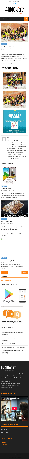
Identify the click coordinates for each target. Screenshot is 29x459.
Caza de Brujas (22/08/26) (8, 343)
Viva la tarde (5, 432)
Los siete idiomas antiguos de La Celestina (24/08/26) (12, 333)
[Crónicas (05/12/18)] (14, 175)
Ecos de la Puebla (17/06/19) (5, 272)
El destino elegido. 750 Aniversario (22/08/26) (13, 347)
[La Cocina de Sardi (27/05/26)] (14, 208)
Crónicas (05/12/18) (6, 188)
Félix (12, 49)
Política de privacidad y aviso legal (14, 457)
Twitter (4, 442)
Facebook (4, 444)
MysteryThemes (20, 455)
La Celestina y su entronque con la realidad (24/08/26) (12, 339)
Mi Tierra (3, 44)
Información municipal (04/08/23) (10, 260)
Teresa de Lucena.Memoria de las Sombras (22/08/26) (12, 352)
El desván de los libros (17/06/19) (25, 272)
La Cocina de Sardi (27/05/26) (9, 221)
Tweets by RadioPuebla (6, 280)
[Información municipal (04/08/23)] (14, 247)
